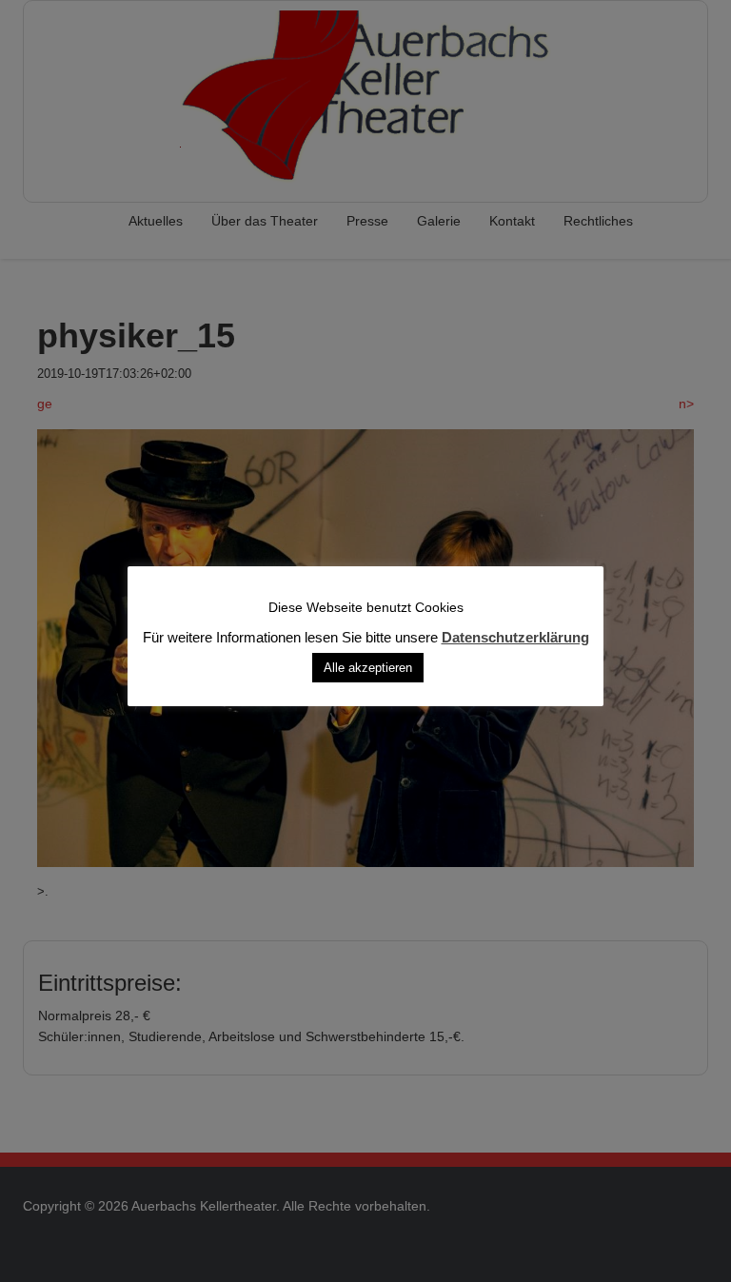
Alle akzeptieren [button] (368, 667)
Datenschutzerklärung (515, 636)
